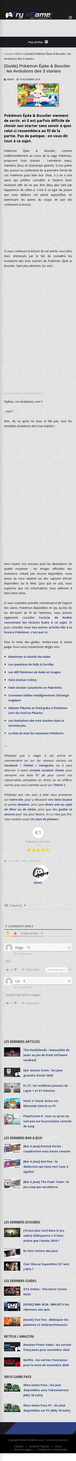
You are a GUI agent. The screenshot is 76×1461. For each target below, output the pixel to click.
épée (23, 861)
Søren (10, 79)
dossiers (23, 804)
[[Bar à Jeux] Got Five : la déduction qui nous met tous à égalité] (12, 1163)
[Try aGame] (29, 18)
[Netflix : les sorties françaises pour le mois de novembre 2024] (12, 1362)
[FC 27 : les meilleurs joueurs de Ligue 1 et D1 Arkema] (12, 1088)
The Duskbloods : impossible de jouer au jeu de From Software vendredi (46, 1055)
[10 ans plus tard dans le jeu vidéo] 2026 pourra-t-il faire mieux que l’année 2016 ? (43, 1236)
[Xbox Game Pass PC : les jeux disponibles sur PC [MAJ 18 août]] (12, 1407)
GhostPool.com (35, 1439)
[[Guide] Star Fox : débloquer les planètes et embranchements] (12, 1321)
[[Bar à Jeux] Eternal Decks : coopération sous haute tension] (12, 1148)
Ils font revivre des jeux (40, 1251)
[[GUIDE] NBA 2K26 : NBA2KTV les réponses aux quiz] (12, 1306)
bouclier (13, 861)
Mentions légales (23, 1449)
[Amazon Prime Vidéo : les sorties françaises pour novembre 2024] (12, 1346)
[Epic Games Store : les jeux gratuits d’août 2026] (12, 1072)
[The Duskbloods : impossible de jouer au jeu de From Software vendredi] (12, 1052)
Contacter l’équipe (39, 1446)
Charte (58, 1446)
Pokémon (34, 861)
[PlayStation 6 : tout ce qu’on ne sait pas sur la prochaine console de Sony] (12, 1119)
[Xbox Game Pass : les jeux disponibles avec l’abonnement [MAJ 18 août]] (12, 1387)
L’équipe (19, 1446)
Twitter (28, 765)
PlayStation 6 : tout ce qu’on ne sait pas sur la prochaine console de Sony (47, 1121)
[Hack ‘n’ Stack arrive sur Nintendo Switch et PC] (12, 1103)
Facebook (11, 765)
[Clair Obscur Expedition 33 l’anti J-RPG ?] (12, 1266)
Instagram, (46, 765)
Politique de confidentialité (52, 1449)
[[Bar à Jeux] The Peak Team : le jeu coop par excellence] (12, 1183)
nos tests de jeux (60, 799)
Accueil (8, 54)
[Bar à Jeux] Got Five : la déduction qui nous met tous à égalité (45, 1167)
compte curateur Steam (46, 770)
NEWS (18, 54)
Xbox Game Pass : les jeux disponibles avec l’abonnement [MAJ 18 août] (46, 1390)
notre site (16, 799)
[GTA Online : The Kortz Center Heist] (12, 1291)
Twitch (57, 785)
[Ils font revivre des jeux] (12, 1252)
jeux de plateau (46, 819)
